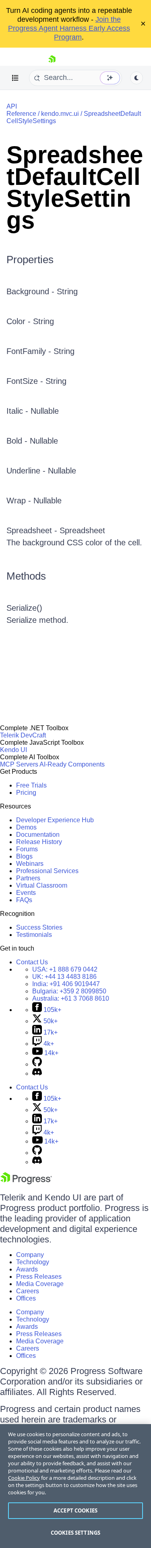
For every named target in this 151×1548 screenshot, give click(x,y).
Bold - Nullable (32, 440)
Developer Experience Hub (55, 820)
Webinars (29, 863)
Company (30, 1254)
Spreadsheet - (33, 530)
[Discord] (37, 1073)
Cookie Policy (24, 1477)
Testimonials (34, 934)
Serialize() (24, 607)
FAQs (24, 900)
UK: (64, 976)
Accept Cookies (75, 1510)
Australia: (70, 998)
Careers (27, 1291)
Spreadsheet (82, 530)
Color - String (30, 321)
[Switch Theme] (136, 77)
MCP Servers (19, 764)
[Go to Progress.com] (26, 1182)
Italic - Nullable (32, 410)
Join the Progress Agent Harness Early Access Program (69, 28)
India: (66, 983)
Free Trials (31, 785)
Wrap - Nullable (34, 500)
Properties (30, 259)
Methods (26, 576)
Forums (27, 849)
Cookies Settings (75, 1532)
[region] (75, 1486)
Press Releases (39, 1276)
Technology (32, 1262)
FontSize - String (36, 381)
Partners (28, 878)
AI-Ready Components (72, 764)
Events (26, 892)
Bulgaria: (69, 991)
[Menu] (15, 78)
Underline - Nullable (41, 470)
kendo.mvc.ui (60, 113)
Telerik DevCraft (23, 735)
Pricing (26, 792)
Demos (26, 827)
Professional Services (47, 870)
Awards (27, 1269)
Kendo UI (13, 749)
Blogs (24, 856)
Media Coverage (40, 1283)
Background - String (42, 291)
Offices (26, 1298)
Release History (39, 841)
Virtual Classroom (41, 885)
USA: (64, 969)
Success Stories (39, 927)
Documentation (38, 834)
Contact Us (32, 962)
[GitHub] (37, 1064)
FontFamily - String (40, 351)
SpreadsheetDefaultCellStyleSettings (74, 187)
